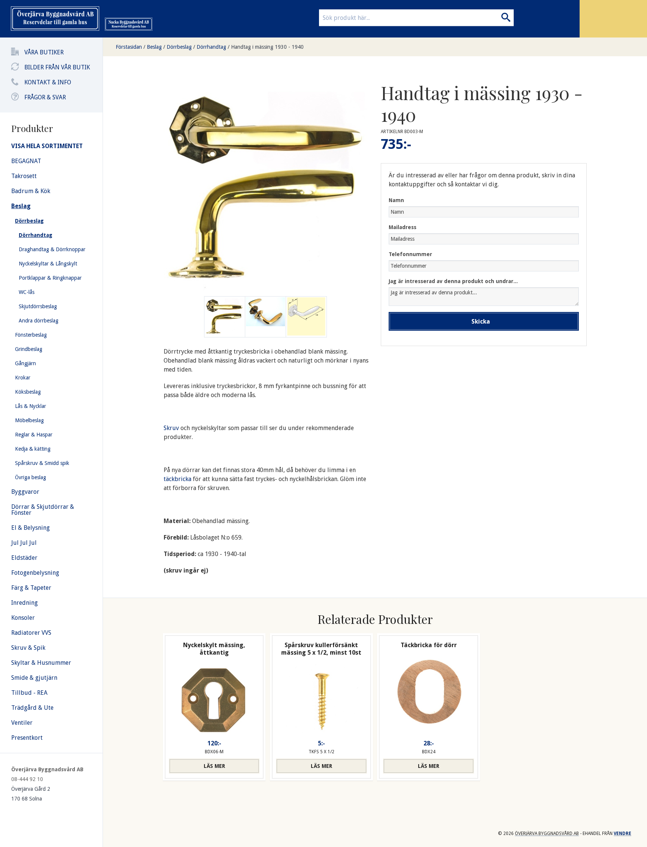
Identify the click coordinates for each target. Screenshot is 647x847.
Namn (396, 200)
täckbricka (178, 479)
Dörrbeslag (179, 47)
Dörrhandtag (211, 47)
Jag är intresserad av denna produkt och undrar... (453, 281)
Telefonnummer (410, 254)
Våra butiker (44, 52)
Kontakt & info (47, 82)
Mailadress (402, 227)
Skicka (480, 321)
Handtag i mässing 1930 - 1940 (267, 47)
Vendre (622, 833)
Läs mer (214, 766)
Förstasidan (129, 47)
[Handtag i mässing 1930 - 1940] (265, 316)
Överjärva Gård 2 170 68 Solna (30, 794)
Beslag (154, 47)
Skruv (171, 428)
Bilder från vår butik (57, 67)
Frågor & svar (45, 97)
